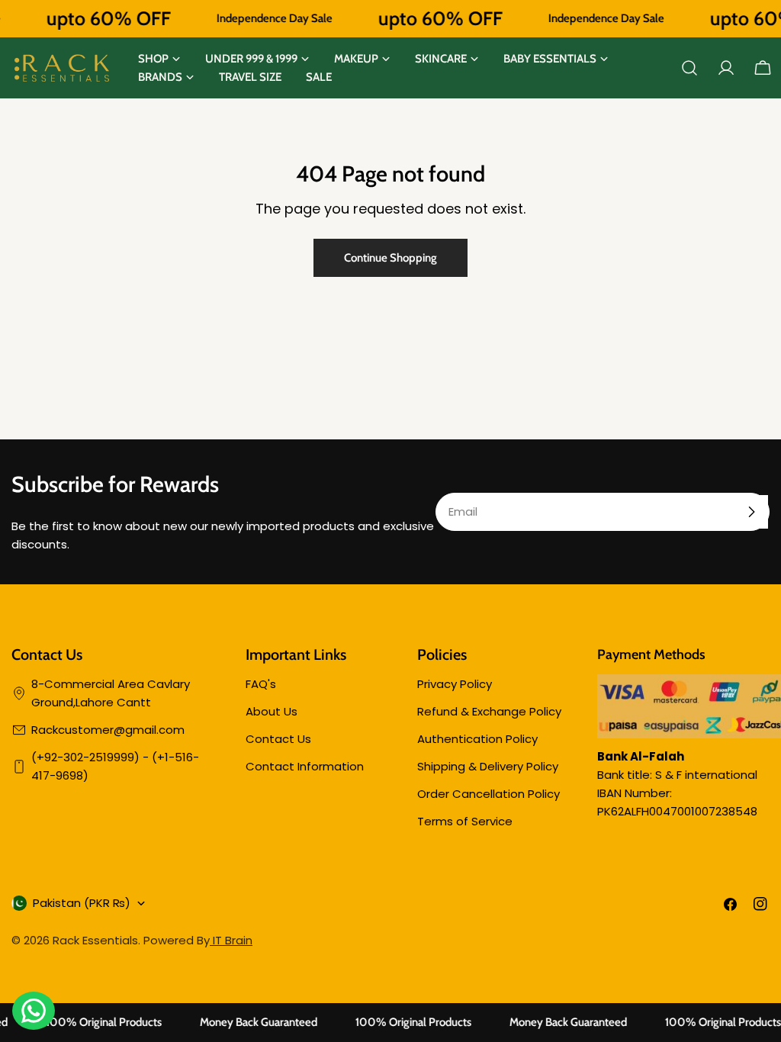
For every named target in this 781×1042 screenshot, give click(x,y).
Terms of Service (465, 821)
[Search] (689, 68)
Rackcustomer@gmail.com (108, 730)
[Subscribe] (751, 512)
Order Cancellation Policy (488, 794)
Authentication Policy (477, 739)
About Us (271, 711)
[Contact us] (33, 1011)
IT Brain (231, 940)
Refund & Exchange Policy (489, 711)
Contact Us (278, 739)
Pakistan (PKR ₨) (81, 903)
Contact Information (305, 766)
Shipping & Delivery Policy (487, 766)
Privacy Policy (454, 684)
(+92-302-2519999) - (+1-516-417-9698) (115, 766)
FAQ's (261, 684)
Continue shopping (390, 258)
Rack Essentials (95, 940)
